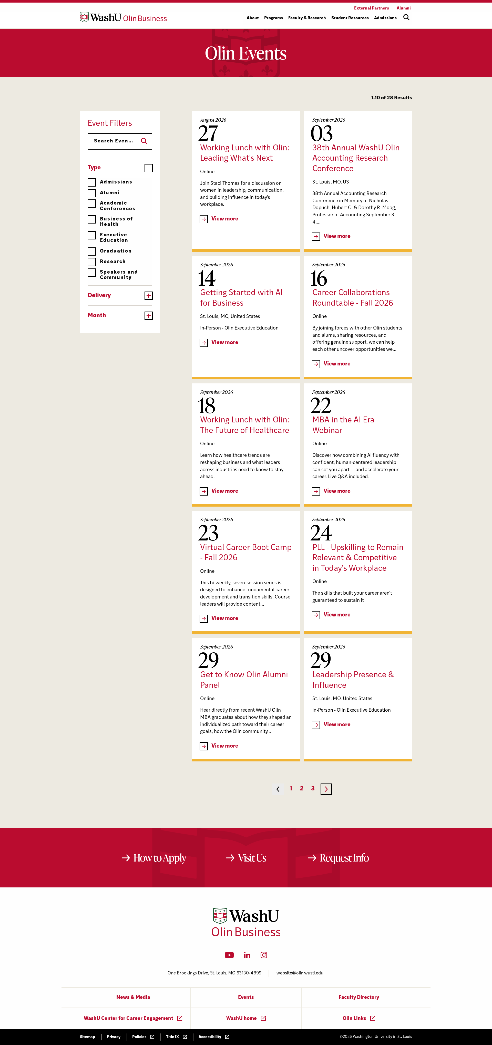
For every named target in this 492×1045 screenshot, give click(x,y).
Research (113, 261)
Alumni (110, 193)
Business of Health (116, 222)
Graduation (116, 251)
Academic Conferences (118, 206)
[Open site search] (406, 17)
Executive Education (114, 238)
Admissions (116, 182)
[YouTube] (229, 957)
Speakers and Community (119, 275)
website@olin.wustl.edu (299, 973)
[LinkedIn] (247, 957)
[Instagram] (264, 957)
